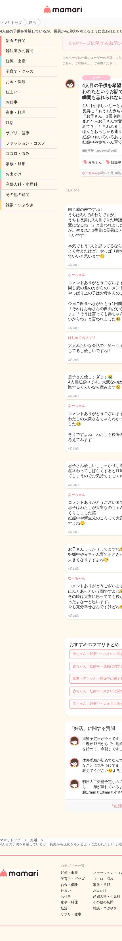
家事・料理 (16, 112)
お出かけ (14, 174)
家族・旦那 (16, 163)
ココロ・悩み (18, 153)
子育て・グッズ (19, 71)
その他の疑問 (18, 194)
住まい (12, 92)
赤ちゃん (95, 162)
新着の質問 (16, 40)
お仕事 (12, 102)
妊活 (10, 122)
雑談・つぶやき (19, 205)
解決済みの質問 (19, 50)
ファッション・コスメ (25, 143)
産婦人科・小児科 (21, 184)
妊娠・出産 (16, 61)
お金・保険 (16, 81)
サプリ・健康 (18, 133)
